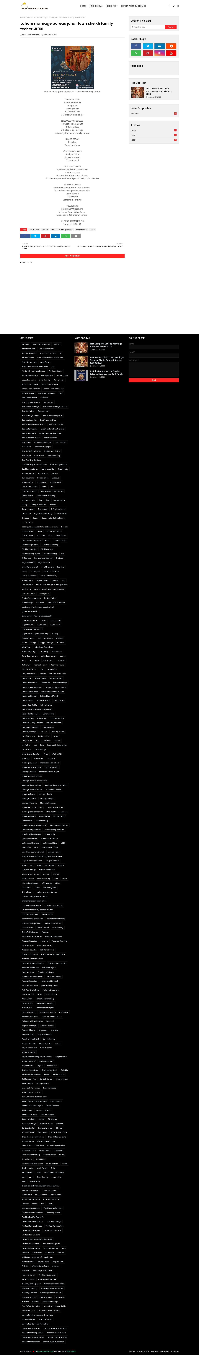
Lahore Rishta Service (30, 714)
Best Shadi (26, 455)
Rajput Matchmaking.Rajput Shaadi (37, 1057)
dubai (39, 531)
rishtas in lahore (47, 1114)
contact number (28, 500)
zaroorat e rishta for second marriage (37, 1315)
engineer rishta (28, 562)
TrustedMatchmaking (31, 1248)
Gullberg (59, 638)
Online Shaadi (43, 927)
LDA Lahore (46, 740)
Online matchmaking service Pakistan (37, 910)
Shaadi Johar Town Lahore (33, 1137)
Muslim (61, 865)
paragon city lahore (49, 985)
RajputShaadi (27, 1065)
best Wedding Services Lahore (34, 464)
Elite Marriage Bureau (30, 545)
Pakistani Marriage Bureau (32, 959)
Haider (24, 642)
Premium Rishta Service (51, 1017)
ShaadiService (49, 1155)
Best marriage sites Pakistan (33, 424)
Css (47, 500)
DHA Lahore (42, 509)
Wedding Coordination (42, 1270)
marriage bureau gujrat (49, 772)
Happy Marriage (46, 642)
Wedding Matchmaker (47, 1279)
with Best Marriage (50, 1301)
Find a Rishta (27, 585)
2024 (154, 140)
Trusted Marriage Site (54, 1226)
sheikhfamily (81, 230)
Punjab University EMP (30, 1039)
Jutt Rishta (60, 660)
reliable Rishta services (31, 1074)
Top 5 (50, 1204)
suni (23, 1177)
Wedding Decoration (47, 1275)
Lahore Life (45, 683)
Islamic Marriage (29, 651)
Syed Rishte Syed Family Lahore (48, 1195)
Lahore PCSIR (59, 700)
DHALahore (26, 513)
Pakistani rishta (28, 972)
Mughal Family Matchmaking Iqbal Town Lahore (42, 856)
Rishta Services (52, 1106)
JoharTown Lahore (48, 656)
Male (53, 230)
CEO (51, 487)
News (56, 878)
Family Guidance (29, 576)
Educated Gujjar (60, 540)
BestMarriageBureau (58, 464)
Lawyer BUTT (27, 740)
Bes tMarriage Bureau (47, 393)
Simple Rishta (27, 1172)
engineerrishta (44, 562)
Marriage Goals (45, 794)
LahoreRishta (48, 727)
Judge (63, 656)
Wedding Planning (29, 1288)
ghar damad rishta (30, 611)
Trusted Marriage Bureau (32, 1226)
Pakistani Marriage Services (33, 963)
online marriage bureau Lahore (34, 896)
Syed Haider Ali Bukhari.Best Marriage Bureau (40, 1186)
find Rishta (26, 589)
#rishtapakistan (28, 349)
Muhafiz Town (27, 865)
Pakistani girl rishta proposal (53, 954)
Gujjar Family (55, 620)
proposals (43, 1030)
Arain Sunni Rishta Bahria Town (35, 366)
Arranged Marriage (29, 375)
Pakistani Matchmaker (57, 963)
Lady (41, 669)
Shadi (61, 1155)
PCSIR (39, 994)
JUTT (24, 660)
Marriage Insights (47, 798)
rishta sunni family (43, 1110)
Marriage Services (55, 807)
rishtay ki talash (28, 1119)
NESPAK (56, 874)
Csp (40, 500)
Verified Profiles (28, 1261)
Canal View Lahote (29, 487)
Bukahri (55, 473)
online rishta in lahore (56, 919)
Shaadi (59, 1128)
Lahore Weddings (53, 723)
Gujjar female (27, 625)
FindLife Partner (50, 598)
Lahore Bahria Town (57, 674)
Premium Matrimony (30, 1017)
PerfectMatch (27, 1008)
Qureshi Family (49, 1039)
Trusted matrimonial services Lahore (37, 1239)
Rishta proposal (49, 1088)
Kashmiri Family (57, 665)
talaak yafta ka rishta (31, 1199)
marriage (51, 758)
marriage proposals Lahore (33, 807)
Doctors (64, 527)
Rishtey (42, 1119)
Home (22, 17)
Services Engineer (45, 1128)
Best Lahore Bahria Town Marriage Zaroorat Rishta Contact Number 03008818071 (107, 360)
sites (39, 1172)
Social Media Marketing (54, 1172)
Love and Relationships (57, 745)
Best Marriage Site (29, 420)
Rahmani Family (29, 1043)
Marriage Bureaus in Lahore (56, 785)
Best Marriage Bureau (31, 415)
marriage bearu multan (31, 767)
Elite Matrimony (47, 549)
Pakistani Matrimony (30, 968)
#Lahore (25, 344)
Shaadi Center (28, 1132)
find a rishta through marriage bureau (52, 585)
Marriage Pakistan (29, 803)
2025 (154, 135)
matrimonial (50, 834)
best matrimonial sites (31, 438)
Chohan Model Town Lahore (51, 491)
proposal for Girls (47, 1025)
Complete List (27, 496)
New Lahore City (43, 878)
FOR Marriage (27, 602)
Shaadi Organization (56, 1146)
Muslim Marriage (29, 870)
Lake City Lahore (57, 732)
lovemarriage (40, 749)
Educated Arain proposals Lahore (35, 540)
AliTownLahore (28, 357)
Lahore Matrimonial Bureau (52, 691)
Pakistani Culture (47, 950)
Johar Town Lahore (29, 656)
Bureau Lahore (28, 478)
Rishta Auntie (58, 1074)
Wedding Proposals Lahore (52, 1288)
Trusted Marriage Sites (31, 1230)
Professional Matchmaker (32, 1021)
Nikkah (64, 878)
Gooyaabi (71, 1351)
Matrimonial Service (49, 838)
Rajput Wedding (28, 1061)
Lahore (45, 230)
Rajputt (40, 1065)
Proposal (50, 1021)
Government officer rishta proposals (37, 616)
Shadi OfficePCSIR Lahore (32, 1163)
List (35, 745)
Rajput (58, 1043)
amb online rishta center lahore (50, 357)
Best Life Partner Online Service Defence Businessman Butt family (106, 372)
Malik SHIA (26, 758)
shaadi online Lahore (46, 1141)
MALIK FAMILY (57, 754)
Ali (60, 353)
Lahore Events (40, 678)
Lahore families (56, 678)
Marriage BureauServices (32, 789)
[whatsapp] (136, 53)
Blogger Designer (45, 1351)
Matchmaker (27, 821)
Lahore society (28, 718)
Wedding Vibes (46, 1297)
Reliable (64, 1070)
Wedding (26, 1270)
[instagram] (178, 6)
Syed (24, 1181)
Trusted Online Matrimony (32, 1221)
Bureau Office (42, 478)
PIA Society (63, 1012)
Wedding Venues (29, 1297)
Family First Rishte (51, 571)
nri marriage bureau (30, 883)
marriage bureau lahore (32, 776)
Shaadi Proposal (29, 1150)
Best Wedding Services (31, 460)
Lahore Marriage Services (56, 687)
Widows (35, 1301)
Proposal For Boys (29, 1025)
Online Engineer (49, 887)
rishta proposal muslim (31, 1092)
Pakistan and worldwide (32, 936)
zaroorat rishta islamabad (33, 1337)
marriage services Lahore (32, 812)
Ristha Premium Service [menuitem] (133, 6)
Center (43, 487)
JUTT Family (34, 660)
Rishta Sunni (27, 1110)
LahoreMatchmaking (30, 727)
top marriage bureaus (31, 1208)
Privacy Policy (143, 1351)
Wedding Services (29, 1293)
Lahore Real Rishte (29, 705)
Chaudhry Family (29, 491)
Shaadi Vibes (44, 1150)
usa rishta (49, 1253)
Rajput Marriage (28, 1052)
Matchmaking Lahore (59, 825)
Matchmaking (42, 821)
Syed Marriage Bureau (31, 1190)
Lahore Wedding (57, 718)
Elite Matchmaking (29, 549)
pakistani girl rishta (30, 954)
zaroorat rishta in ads (31, 1328)
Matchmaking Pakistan (31, 829)
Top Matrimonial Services (32, 1212)
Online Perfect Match (30, 914)
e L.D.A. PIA (41, 536)
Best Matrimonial (29, 433)
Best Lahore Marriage (30, 406)
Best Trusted (39, 455)
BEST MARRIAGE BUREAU (31, 35)
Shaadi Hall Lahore (59, 1132)
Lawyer (56, 736)
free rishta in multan (56, 602)
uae (64, 1248)
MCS (36, 847)
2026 (154, 130)
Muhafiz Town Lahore (45, 865)
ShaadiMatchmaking (31, 1155)
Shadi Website (52, 1163)
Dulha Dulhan (27, 536)
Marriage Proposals (48, 803)
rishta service (55, 1101)
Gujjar (43, 620)
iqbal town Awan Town (44, 647)
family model (27, 580)
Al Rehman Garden (48, 353)
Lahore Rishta (46, 705)
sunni (31, 1177)
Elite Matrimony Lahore (31, 553)
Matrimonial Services (30, 843)
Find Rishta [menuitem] (95, 6)
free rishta (40, 602)
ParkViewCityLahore (51, 990)
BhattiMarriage (28, 473)
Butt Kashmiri (55, 482)
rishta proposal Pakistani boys (34, 1097)
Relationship (52, 1065)
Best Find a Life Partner (31, 402)
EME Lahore (26, 558)
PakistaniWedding (29, 981)
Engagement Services (43, 558)
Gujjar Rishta (55, 625)
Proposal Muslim (28, 1030)
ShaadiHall (58, 1150)
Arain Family (45, 362)
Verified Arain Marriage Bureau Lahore (37, 1257)
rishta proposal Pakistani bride (34, 1101)
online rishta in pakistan (32, 923)
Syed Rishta (27, 1195)
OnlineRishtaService (30, 932)
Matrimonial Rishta (29, 838)
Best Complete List (29, 398)
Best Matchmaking (29, 429)
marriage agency (29, 763)
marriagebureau (66, 230)
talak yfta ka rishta (51, 1199)
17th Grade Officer (46, 349)
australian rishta (29, 380)
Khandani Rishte (28, 669)
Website (25, 1266)
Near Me (46, 874)
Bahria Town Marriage (31, 389)
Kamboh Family (40, 665)
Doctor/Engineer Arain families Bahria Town (40, 527)
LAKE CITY (43, 732)
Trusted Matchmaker (52, 1230)
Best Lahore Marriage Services (55, 406)
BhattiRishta (43, 473)
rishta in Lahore (62, 1079)
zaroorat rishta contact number (35, 1324)
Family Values (42, 580)
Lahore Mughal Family (49, 696)
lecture (57, 740)
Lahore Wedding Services (32, 723)
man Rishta (38, 758)
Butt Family (41, 482)
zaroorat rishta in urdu (56, 1333)
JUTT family (48, 660)
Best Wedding (54, 455)
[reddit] (171, 46)
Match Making (59, 816)
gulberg (55, 634)
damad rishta (59, 500)
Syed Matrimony (50, 1190)
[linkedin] (159, 46)
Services (59, 1123)
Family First (35, 571)
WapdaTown (58, 1261)
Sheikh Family (27, 1168)
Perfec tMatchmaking (45, 999)
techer (29, 17)
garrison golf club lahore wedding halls (38, 607)
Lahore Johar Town (29, 683)
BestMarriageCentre (30, 469)
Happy (33, 642)
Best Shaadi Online (52, 451)
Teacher (25, 1204)
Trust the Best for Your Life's (33, 1217)
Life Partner (26, 745)
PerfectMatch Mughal (45, 1008)
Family (24, 571)
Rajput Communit (29, 1048)
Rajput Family (46, 1048)
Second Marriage (29, 1123)
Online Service (27, 927)
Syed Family (35, 1181)
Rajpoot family (45, 1043)
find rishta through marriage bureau (49, 589)
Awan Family (44, 380)
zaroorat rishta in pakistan (33, 1333)
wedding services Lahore (50, 1293)
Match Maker (44, 816)
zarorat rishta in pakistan (53, 1342)
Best (61, 393)
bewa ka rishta (48, 469)
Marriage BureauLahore (31, 785)
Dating (24, 504)
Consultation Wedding (46, 496)
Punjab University (45, 1034)
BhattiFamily (63, 469)
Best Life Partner (28, 411)
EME (62, 553)
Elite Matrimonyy (50, 553)
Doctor (35, 518)
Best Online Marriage (42, 442)
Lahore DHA (26, 678)
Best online (26, 442)
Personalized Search (47, 1012)
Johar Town (34, 230)
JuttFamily (26, 665)
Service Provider (46, 1123)
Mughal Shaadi (52, 861)
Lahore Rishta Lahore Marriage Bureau (37, 709)
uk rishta (25, 1253)
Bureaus (55, 478)
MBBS (63, 843)
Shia (53, 1168)
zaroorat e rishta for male (49, 1310)
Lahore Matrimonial (30, 691)
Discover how (61, 513)
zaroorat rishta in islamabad (55, 1328)
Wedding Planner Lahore (54, 1284)
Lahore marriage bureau (32, 687)
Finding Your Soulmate (31, 598)
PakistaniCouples (54, 976)
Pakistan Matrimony (53, 936)
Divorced (25, 518)
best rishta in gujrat (43, 447)
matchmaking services (31, 834)
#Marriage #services (41, 344)
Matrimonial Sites (50, 843)
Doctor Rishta (27, 522)
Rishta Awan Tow (29, 1079)
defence (53, 504)
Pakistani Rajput (49, 968)
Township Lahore (53, 1212)
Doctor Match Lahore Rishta (53, 518)
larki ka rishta (43, 736)
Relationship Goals (50, 1070)
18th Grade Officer (29, 353)
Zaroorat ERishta (28, 1319)
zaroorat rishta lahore (31, 1342)
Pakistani (44, 941)
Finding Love (44, 593)
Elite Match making (50, 545)
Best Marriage (43, 411)
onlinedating (57, 927)
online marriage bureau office (34, 901)
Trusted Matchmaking (31, 1235)
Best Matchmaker (56, 424)
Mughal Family (54, 852)
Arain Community (29, 362)
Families (60, 567)
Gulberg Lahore (28, 638)
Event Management (30, 567)
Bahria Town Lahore (50, 384)
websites (55, 1266)
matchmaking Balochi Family (34, 825)
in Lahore (60, 642)
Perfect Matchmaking (45, 1003)
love (42, 745)
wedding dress (28, 1279)
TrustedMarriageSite (51, 1244)
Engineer (59, 558)
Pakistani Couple (44, 945)
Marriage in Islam (29, 798)
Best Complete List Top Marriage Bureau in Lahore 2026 (159, 91)
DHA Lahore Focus (58, 509)
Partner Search (28, 994)
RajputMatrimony (46, 1061)
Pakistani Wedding (59, 941)
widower (25, 1301)
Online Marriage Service (31, 905)
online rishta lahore (53, 923)
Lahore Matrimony (29, 696)
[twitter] (173, 6)
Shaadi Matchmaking (57, 1137)
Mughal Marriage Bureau (32, 861)
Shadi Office (41, 1159)
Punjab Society (28, 1034)
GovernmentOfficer (29, 620)
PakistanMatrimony (30, 985)
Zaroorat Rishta (45, 1319)
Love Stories (26, 749)
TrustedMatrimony (51, 1248)
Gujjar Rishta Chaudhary (32, 629)
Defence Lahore (28, 509)
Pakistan (153, 113)
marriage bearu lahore (49, 763)
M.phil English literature (31, 754)
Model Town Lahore (50, 847)
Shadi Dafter (27, 1159)
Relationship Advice (30, 1070)
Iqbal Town (26, 647)
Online (37, 887)
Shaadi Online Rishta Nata (33, 1146)
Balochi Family (28, 393)
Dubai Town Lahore (53, 531)
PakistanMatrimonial (49, 981)
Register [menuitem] (111, 6)
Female (55, 580)
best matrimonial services (50, 433)
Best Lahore (48, 402)
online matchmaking (53, 905)
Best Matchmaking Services (52, 429)
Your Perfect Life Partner (31, 1306)
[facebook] (169, 6)
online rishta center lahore (32, 919)
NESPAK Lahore (28, 878)
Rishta (47, 1074)
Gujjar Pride (41, 625)
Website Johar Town (40, 1266)
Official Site (26, 887)
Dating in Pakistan (38, 504)
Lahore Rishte (48, 714)
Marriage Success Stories (56, 812)
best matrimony (50, 438)
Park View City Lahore (30, 990)
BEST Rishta (26, 447)
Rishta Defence (46, 1079)
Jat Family (44, 651)
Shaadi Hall (42, 1132)
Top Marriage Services (53, 1208)
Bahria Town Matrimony (53, 389)
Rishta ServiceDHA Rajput (32, 1106)
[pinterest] (148, 53)
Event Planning (48, 567)
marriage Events (28, 794)
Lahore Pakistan (43, 700)
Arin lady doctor (55, 371)
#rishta (57, 344)
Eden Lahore (61, 536)
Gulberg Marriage (45, 638)
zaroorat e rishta (28, 1310)
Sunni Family (42, 1177)
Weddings (60, 1297)
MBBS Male (26, 847)
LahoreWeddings (29, 732)
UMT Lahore (37, 1253)
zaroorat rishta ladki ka (57, 1337)
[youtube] (171, 53)
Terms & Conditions (160, 1351)
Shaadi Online (28, 1141)
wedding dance (28, 1275)
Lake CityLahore (28, 736)
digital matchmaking (43, 513)
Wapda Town (43, 1261)
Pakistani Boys (28, 945)
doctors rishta (27, 531)
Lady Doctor (52, 669)
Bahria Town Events (30, 384)
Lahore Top (41, 718)
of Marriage (47, 883)
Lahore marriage (60, 683)
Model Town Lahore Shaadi (33, 852)
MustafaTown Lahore (30, 874)
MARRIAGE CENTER (53, 789)
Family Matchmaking (49, 576)
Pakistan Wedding (29, 941)
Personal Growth (28, 1012)
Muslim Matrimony (47, 870)
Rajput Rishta (61, 1057)
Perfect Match (27, 1003)
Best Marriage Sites (48, 420)
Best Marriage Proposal (52, 415)
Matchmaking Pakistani (54, 829)
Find (63, 580)
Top (42, 1204)
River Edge (52, 1119)
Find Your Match (28, 593)
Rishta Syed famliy (29, 1114)
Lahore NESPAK (28, 700)
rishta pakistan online (31, 1088)
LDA (37, 740)
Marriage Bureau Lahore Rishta (34, 781)
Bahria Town (59, 380)
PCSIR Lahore (51, 994)
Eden (50, 536)
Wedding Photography (31, 1284)
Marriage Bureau (29, 772)
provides (54, 1030)
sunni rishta (56, 1177)
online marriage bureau (47, 892)
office (57, 883)
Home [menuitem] (83, 6)
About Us (175, 1351)
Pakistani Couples (29, 950)
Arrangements (47, 375)
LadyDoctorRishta (29, 674)
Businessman (27, 482)
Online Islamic (28, 892)
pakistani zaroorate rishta (32, 976)
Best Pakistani (60, 442)
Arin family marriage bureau (33, 371)
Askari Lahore (62, 375)
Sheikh (64, 1163)
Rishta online (27, 1083)
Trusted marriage (54, 1221)
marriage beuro (51, 767)
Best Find (44, 398)
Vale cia (61, 1253)
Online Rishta (47, 914)
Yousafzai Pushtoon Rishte (55, 1306)
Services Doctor (28, 1128)
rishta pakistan (42, 1083)
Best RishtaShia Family (31, 451)
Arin (53, 366)
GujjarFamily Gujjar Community (35, 634)
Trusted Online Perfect (30, 1244)
